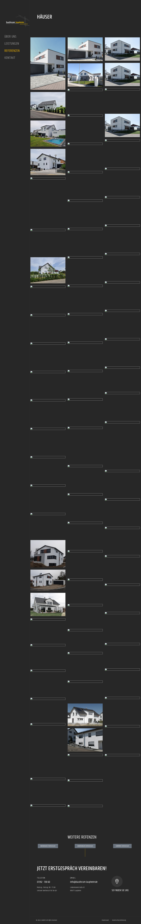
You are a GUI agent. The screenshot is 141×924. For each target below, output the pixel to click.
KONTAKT (9, 58)
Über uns (10, 37)
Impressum (105, 920)
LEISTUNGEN (11, 44)
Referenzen (12, 51)
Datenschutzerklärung (119, 920)
